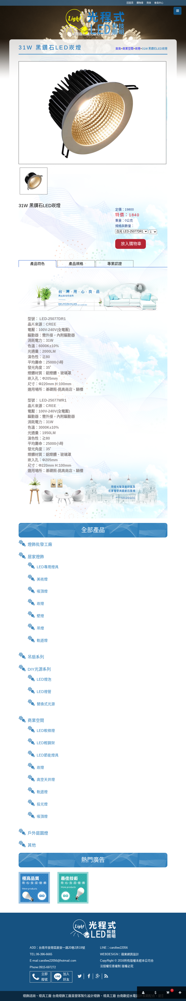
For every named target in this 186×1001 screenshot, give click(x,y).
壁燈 (40, 616)
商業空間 (127, 48)
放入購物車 (131, 244)
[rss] (106, 976)
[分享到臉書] (89, 976)
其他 (32, 845)
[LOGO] (93, 21)
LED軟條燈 (46, 731)
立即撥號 (44, 976)
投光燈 (42, 804)
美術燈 (42, 579)
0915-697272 (47, 967)
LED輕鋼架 (46, 743)
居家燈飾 (36, 557)
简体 (149, 3)
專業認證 (114, 264)
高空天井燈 (46, 780)
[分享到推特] (80, 976)
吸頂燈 (42, 591)
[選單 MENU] (177, 11)
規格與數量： (124, 226)
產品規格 (76, 264)
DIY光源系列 (39, 669)
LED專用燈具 (48, 567)
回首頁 (130, 3)
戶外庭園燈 (38, 833)
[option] (33, 181)
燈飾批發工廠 (40, 544)
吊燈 (40, 628)
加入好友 (66, 976)
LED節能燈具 (48, 755)
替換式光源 (46, 704)
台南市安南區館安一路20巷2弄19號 (62, 947)
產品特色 (37, 264)
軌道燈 (42, 640)
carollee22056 (119, 947)
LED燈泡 (44, 679)
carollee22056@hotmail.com (57, 960)
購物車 (140, 3)
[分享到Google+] (98, 976)
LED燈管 (44, 692)
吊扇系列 (36, 657)
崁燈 (137, 48)
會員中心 (158, 3)
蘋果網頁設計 (130, 954)
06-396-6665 (44, 954)
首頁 (118, 48)
